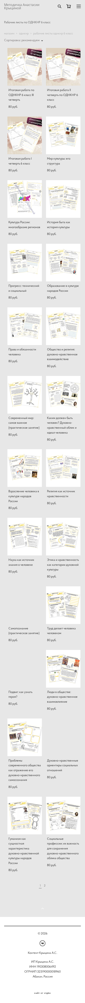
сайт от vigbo (42, 993)
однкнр (24, 33)
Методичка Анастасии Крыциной (21, 6)
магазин (9, 33)
